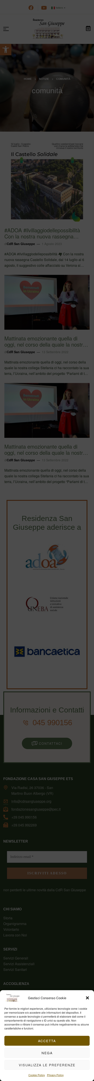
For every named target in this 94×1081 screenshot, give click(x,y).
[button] (87, 998)
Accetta (47, 1040)
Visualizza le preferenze (47, 1065)
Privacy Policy (55, 1075)
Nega (47, 1053)
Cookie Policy (36, 1075)
